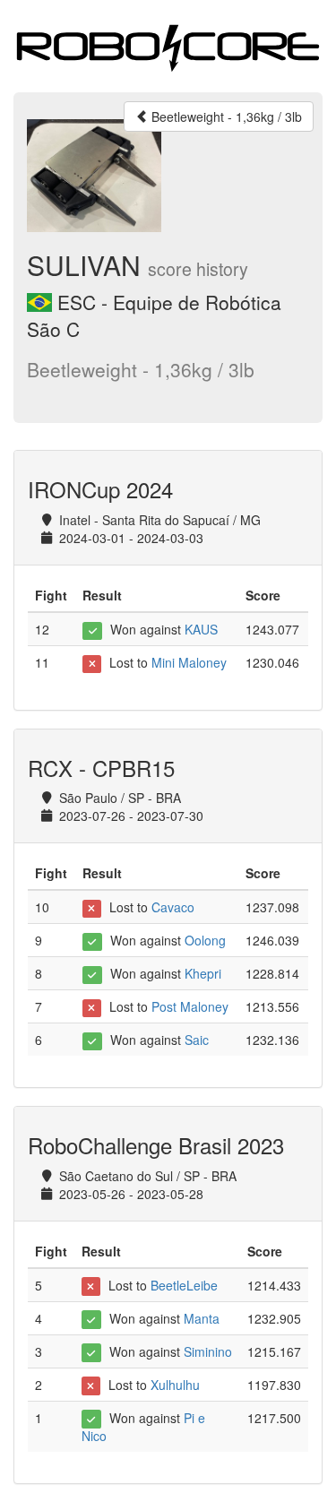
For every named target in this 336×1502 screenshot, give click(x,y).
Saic (197, 1040)
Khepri (203, 973)
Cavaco (172, 907)
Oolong (205, 940)
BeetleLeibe (184, 1285)
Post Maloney (189, 1006)
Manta (202, 1318)
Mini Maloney (189, 662)
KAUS (201, 629)
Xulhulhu (175, 1385)
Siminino (208, 1351)
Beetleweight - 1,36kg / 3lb (225, 116)
